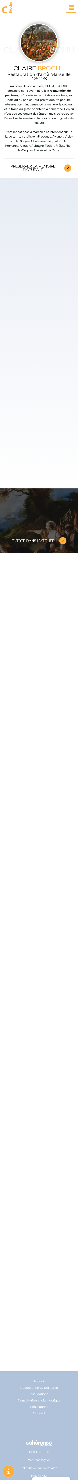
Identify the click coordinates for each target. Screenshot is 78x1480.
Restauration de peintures (39, 1388)
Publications (39, 1394)
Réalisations (39, 1407)
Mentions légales (39, 1460)
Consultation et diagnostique (39, 1400)
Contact (39, 1413)
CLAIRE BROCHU (39, 1452)
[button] (39, 168)
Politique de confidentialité (39, 1468)
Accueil (39, 1381)
